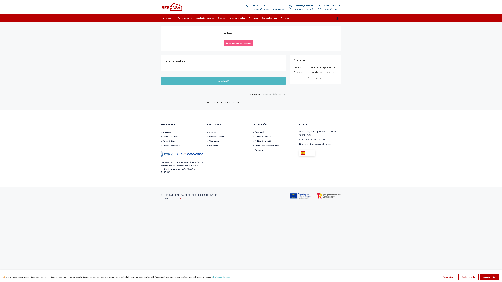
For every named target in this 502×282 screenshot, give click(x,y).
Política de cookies (263, 136)
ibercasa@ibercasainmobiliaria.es (268, 9)
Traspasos (253, 18)
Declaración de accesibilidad (267, 145)
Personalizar (448, 277)
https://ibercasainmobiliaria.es (323, 72)
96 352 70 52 (259, 5)
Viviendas (167, 18)
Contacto (259, 150)
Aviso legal (259, 132)
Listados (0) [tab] (223, 81)
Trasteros (285, 18)
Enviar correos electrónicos (238, 43)
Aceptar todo (489, 277)
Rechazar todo (468, 277)
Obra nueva (214, 141)
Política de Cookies (221, 277)
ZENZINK (184, 198)
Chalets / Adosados (171, 136)
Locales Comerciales (205, 18)
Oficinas (221, 18)
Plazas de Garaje (185, 18)
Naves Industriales (237, 18)
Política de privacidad (264, 141)
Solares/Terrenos (269, 18)
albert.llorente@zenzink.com (324, 67)
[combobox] (274, 94)
